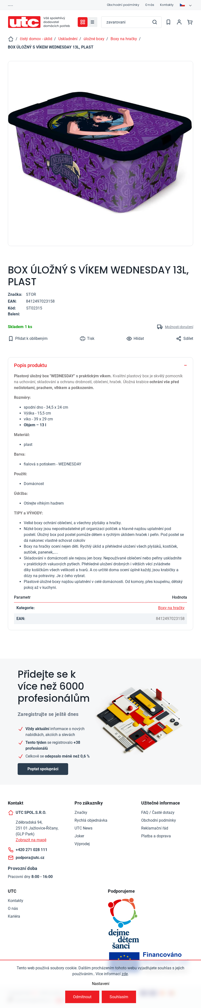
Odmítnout (82, 997)
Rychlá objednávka (91, 820)
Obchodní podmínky (123, 5)
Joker (79, 836)
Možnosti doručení (179, 327)
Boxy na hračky (171, 607)
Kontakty (167, 5)
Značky (81, 812)
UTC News (83, 828)
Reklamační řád (154, 828)
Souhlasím (119, 997)
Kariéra (14, 916)
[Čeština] (186, 5)
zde (125, 974)
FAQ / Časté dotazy (158, 812)
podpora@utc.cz (30, 857)
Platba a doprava (156, 836)
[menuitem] (92, 22)
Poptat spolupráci (42, 769)
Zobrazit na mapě (31, 840)
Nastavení (100, 983)
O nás (149, 5)
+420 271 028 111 (31, 849)
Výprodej (82, 844)
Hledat (155, 22)
